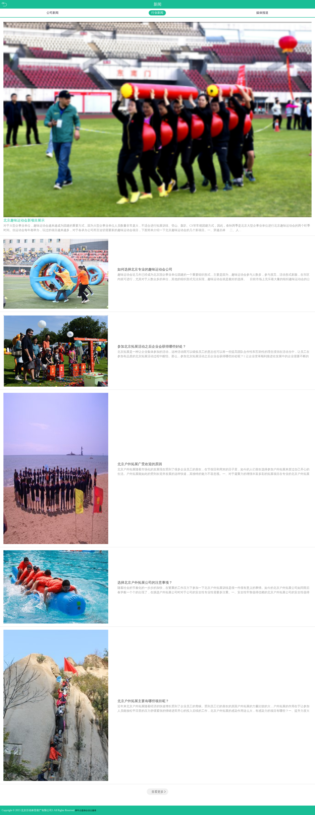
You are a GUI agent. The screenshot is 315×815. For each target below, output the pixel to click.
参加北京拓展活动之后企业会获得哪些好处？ (151, 346)
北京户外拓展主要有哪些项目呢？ (143, 701)
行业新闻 (157, 12)
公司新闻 (52, 12)
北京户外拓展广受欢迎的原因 (139, 464)
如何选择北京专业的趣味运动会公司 (144, 269)
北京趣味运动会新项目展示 (24, 220)
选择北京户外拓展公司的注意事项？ (144, 582)
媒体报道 (262, 12)
